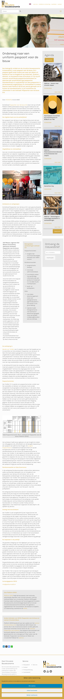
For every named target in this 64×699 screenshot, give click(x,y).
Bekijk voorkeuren (32, 695)
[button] (61, 678)
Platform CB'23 (8, 595)
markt (25, 608)
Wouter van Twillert (8, 349)
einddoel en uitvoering (44, 4)
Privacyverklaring (27, 669)
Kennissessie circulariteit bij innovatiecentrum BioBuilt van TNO (52, 117)
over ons (35, 4)
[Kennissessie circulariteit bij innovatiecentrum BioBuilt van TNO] (52, 113)
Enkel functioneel (32, 690)
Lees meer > (57, 92)
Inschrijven (50, 257)
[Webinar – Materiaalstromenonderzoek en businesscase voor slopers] (52, 148)
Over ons (35, 664)
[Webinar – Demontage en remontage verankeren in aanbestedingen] (52, 214)
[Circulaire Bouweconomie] (11, 7)
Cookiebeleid (26, 672)
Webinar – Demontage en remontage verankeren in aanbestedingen (52, 218)
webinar (21, 638)
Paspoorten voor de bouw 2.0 (18, 105)
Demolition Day (49, 186)
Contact (25, 667)
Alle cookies (32, 686)
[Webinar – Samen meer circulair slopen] (52, 81)
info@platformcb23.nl (9, 584)
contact (60, 4)
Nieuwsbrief (26, 664)
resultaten (54, 4)
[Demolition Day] (52, 184)
